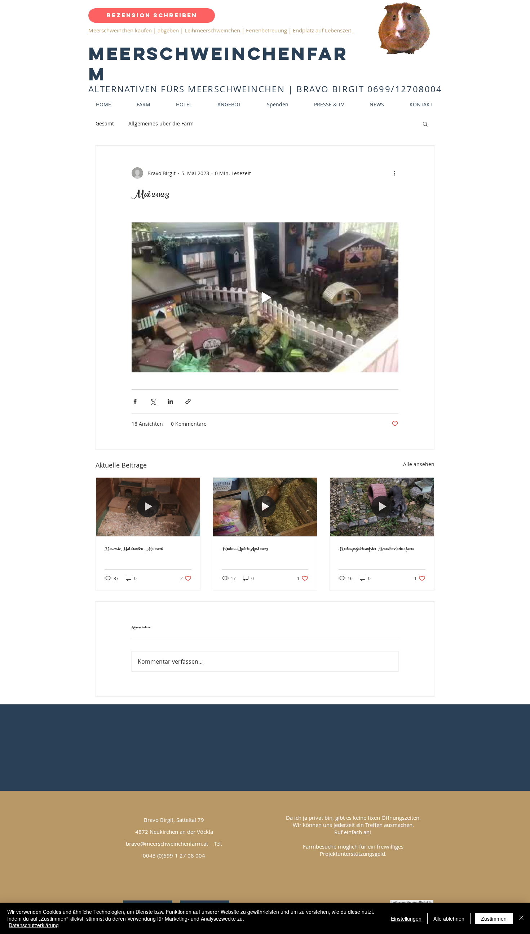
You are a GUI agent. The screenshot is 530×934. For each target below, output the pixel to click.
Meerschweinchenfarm (218, 63)
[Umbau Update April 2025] (265, 507)
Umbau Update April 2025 (245, 549)
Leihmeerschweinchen (212, 30)
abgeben (168, 30)
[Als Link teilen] (188, 401)
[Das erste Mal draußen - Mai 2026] (148, 507)
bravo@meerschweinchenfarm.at (167, 843)
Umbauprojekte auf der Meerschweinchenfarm (376, 549)
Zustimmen (494, 918)
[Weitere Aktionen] (394, 173)
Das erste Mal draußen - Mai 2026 (134, 549)
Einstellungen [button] (406, 918)
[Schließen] (521, 918)
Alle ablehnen (448, 918)
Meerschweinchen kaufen (120, 30)
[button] (425, 124)
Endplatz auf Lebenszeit (323, 30)
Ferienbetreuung (266, 30)
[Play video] (265, 297)
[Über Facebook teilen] (135, 401)
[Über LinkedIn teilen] (170, 401)
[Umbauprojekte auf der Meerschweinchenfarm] (382, 507)
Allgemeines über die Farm (161, 123)
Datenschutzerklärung (34, 925)
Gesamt (105, 123)
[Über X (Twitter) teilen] (152, 401)
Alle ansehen (418, 464)
